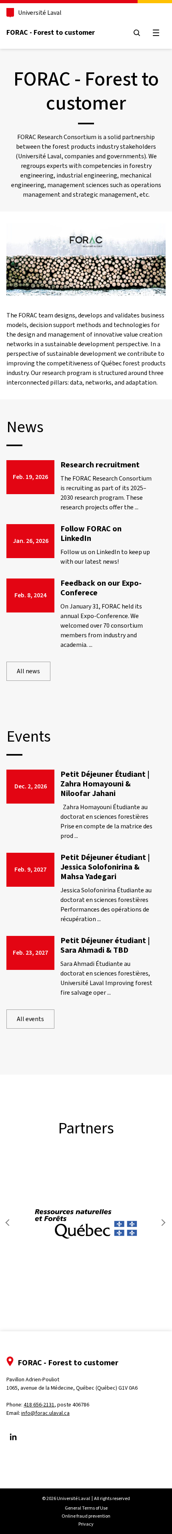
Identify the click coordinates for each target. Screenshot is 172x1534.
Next (163, 1223)
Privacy (86, 1524)
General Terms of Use (86, 1508)
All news (28, 671)
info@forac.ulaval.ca (45, 1413)
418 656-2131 (39, 1404)
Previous (9, 1223)
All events (30, 1019)
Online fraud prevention (86, 1516)
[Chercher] (136, 32)
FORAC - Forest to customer (50, 32)
